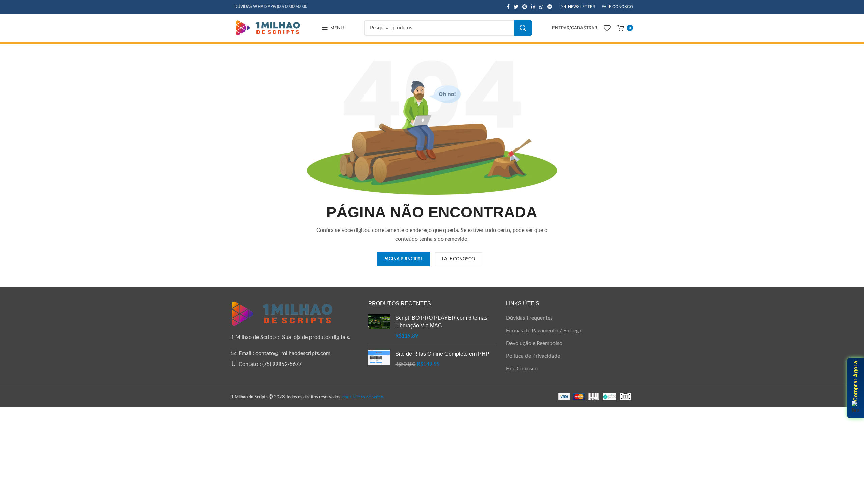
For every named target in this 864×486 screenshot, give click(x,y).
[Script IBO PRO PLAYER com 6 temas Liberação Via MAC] (379, 327)
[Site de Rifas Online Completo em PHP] (379, 359)
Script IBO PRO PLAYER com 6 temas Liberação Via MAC (441, 321)
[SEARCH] (523, 28)
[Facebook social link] (508, 6)
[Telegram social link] (549, 6)
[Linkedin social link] (533, 6)
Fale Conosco (522, 368)
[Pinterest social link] (524, 6)
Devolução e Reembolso (534, 343)
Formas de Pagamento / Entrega (544, 330)
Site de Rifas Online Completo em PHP (442, 354)
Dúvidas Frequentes (529, 318)
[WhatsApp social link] (541, 6)
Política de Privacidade (533, 356)
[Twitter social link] (516, 6)
